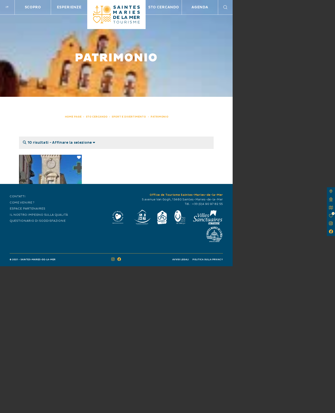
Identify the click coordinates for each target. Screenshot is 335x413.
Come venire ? (22, 202)
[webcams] (331, 199)
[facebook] (331, 232)
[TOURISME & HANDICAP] (142, 217)
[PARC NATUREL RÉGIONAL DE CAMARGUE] (180, 217)
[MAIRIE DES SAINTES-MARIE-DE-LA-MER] (214, 234)
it (7, 7)
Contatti (18, 196)
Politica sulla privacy (208, 259)
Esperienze (69, 7)
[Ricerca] (225, 7)
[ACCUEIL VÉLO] (162, 217)
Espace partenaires (27, 208)
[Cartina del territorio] (331, 191)
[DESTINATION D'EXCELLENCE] (118, 217)
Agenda (200, 7)
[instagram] (331, 224)
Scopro (33, 7)
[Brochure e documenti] (331, 207)
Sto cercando (163, 7)
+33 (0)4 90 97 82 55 (207, 204)
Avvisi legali (180, 259)
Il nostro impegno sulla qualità (39, 215)
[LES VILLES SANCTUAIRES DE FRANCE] (207, 217)
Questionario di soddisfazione (38, 221)
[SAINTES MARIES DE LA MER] (116, 14)
